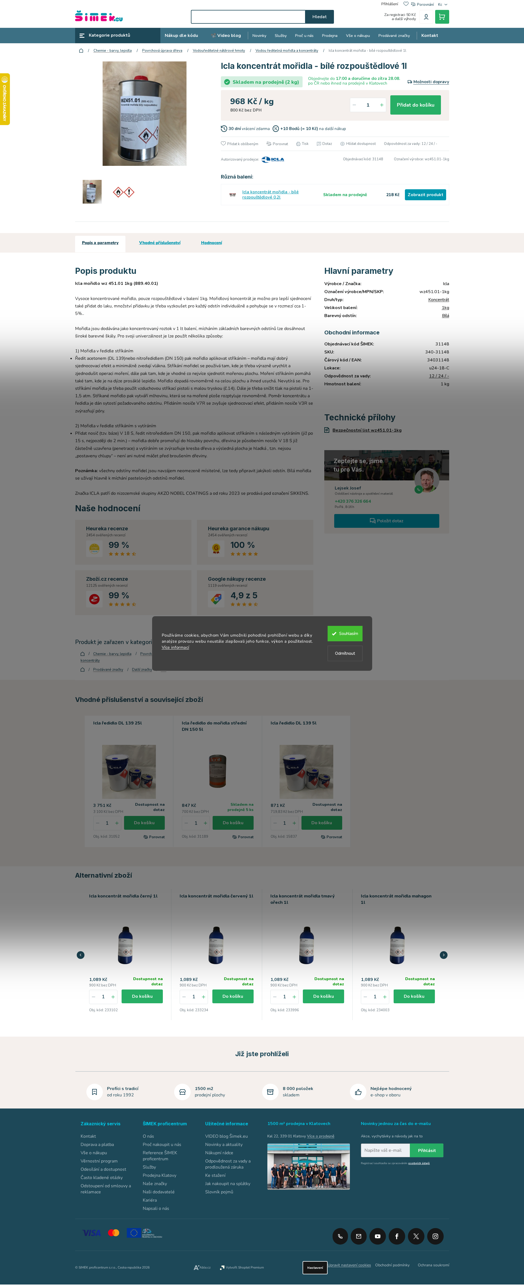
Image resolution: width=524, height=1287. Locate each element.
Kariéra (150, 1200)
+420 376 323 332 (340, 1236)
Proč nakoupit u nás (162, 1145)
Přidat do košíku (415, 105)
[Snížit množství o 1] (354, 105)
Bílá (445, 316)
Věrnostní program (99, 1161)
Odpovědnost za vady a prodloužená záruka (228, 1164)
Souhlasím (348, 633)
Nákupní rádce (219, 1153)
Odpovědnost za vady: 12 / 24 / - (410, 143)
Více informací (175, 647)
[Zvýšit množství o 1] (382, 105)
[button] (113, 997)
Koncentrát (438, 300)
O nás (148, 1136)
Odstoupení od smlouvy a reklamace (106, 1189)
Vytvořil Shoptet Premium (245, 1267)
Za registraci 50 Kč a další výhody (400, 17)
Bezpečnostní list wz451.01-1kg (367, 430)
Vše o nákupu (94, 1153)
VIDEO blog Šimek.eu (226, 1136)
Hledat (319, 17)
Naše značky (155, 1184)
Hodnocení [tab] (211, 242)
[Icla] (272, 159)
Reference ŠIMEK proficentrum (160, 1156)
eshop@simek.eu (359, 1236)
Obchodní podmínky (392, 1265)
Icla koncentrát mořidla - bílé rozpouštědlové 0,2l (270, 195)
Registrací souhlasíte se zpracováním (395, 1163)
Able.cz (205, 1267)
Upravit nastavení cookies (349, 1265)
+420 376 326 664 (353, 501)
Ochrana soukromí (433, 1265)
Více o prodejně (320, 1136)
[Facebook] (397, 1234)
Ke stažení (215, 1175)
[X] (416, 1236)
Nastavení (315, 1268)
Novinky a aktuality (224, 1145)
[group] (126, 954)
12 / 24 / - (439, 376)
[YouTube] (377, 1234)
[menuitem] (181, 35)
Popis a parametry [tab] (100, 242)
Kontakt (88, 1136)
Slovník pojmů (219, 1192)
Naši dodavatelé (159, 1192)
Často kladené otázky (102, 1178)
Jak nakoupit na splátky (227, 1184)
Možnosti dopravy (431, 82)
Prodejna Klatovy (159, 1175)
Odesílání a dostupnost (103, 1169)
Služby (149, 1167)
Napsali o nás (156, 1208)
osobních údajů (419, 1163)
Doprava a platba (97, 1145)
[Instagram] (435, 1234)
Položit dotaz (390, 521)
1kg (445, 308)
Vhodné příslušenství (159, 242)
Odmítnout (345, 653)
